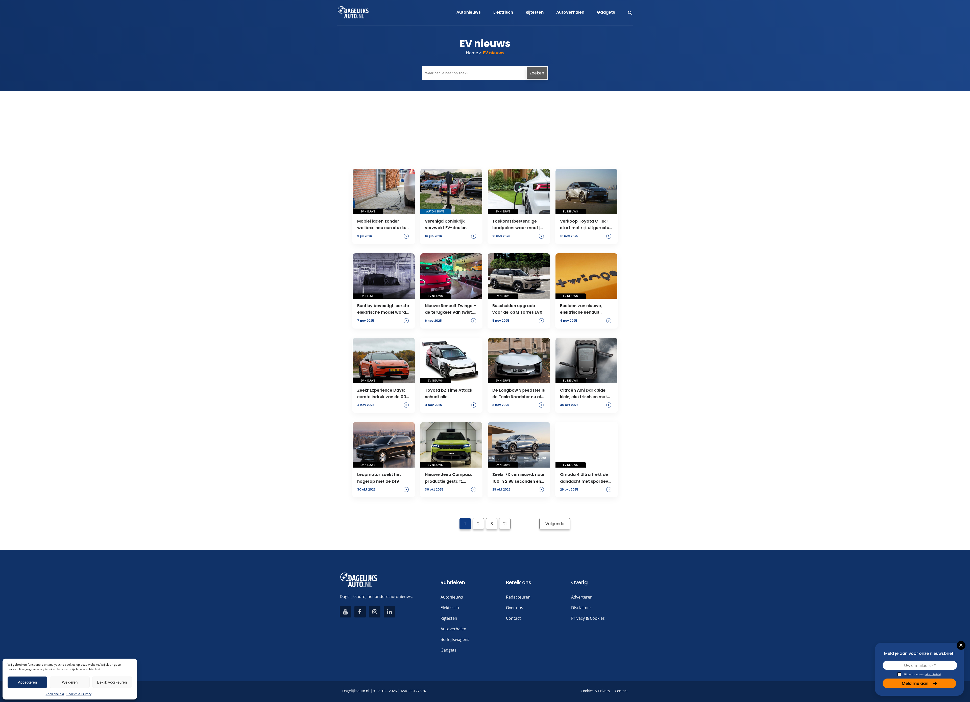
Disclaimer (581, 607)
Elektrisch (450, 607)
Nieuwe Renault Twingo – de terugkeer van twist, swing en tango (450, 309)
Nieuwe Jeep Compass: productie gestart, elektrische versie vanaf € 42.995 (450, 478)
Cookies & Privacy (78, 694)
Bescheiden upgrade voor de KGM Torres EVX (517, 309)
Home (472, 53)
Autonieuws (452, 597)
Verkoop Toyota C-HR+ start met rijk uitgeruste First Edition (584, 224)
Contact (513, 618)
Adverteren (582, 597)
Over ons (514, 607)
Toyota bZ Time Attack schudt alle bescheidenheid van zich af (450, 393)
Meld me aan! (916, 683)
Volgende (554, 524)
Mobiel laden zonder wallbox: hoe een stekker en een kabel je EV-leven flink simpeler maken (382, 224)
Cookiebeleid (55, 694)
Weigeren (70, 682)
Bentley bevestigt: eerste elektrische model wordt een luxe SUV (383, 309)
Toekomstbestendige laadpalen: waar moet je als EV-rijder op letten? (517, 224)
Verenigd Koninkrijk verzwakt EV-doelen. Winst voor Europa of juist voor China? (447, 224)
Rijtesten (449, 618)
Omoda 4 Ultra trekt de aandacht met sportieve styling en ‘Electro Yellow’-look (585, 478)
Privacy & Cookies (588, 618)
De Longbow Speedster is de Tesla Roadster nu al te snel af (518, 393)
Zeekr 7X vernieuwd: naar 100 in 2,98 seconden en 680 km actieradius (518, 478)
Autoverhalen (453, 629)
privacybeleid (933, 674)
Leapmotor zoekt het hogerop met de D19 (379, 478)
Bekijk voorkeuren (112, 682)
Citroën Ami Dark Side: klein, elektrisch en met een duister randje (583, 393)
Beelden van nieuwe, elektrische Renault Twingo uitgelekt (581, 309)
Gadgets (448, 650)
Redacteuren (518, 597)
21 (505, 524)
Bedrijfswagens (455, 639)
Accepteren (27, 682)
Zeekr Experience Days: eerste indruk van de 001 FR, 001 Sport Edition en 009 (382, 393)
